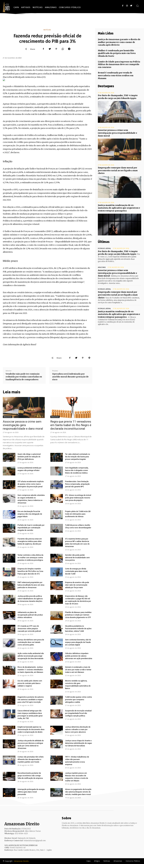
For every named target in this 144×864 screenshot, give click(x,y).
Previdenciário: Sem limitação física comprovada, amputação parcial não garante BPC (77, 484)
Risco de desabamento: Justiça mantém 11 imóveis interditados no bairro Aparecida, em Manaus (30, 669)
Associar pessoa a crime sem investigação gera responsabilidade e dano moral (23, 425)
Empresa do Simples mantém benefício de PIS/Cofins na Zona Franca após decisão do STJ (30, 571)
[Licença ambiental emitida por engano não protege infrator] (9, 471)
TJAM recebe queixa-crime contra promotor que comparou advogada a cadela (78, 699)
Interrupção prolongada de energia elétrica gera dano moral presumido (31, 791)
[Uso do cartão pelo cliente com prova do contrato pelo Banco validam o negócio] (9, 684)
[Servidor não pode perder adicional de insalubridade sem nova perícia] (56, 558)
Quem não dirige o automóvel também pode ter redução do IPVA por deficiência (29, 456)
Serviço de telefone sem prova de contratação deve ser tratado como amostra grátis (31, 642)
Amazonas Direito (21, 861)
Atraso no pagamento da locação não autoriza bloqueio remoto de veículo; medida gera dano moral (78, 791)
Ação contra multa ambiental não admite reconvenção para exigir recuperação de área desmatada (31, 656)
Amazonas (7, 417)
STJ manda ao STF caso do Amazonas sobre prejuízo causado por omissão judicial (29, 628)
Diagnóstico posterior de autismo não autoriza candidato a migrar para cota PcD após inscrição (31, 699)
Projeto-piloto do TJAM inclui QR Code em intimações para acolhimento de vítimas (78, 514)
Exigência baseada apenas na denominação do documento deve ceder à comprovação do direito (31, 729)
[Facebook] (122, 5)
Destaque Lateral (104, 248)
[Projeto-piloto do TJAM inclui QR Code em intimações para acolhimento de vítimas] (56, 514)
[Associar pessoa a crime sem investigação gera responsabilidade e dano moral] (24, 407)
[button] (137, 6)
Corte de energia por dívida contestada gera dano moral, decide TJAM (76, 571)
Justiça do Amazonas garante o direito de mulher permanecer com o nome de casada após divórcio (119, 42)
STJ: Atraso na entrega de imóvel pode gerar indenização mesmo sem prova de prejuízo (78, 497)
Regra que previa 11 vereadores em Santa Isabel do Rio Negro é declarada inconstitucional (70, 425)
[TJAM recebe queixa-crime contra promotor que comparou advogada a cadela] (56, 700)
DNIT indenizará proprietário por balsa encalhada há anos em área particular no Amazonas (31, 585)
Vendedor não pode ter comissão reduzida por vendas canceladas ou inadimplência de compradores (24, 377)
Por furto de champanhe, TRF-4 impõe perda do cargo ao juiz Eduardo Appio (118, 252)
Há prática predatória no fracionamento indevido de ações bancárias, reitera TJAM (78, 628)
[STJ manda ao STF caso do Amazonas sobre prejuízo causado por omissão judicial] (9, 629)
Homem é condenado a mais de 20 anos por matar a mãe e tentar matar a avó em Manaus (78, 669)
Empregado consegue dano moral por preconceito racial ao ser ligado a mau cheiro (118, 170)
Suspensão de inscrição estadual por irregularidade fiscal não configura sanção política (78, 713)
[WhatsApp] (63, 49)
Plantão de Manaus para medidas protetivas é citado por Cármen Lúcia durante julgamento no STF (78, 614)
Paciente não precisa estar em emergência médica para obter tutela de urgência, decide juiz (30, 541)
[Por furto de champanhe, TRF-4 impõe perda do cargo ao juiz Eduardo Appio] (119, 112)
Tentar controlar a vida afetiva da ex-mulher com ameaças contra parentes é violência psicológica (30, 557)
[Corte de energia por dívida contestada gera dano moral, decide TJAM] (56, 571)
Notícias (47, 30)
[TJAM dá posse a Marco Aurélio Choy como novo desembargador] (56, 528)
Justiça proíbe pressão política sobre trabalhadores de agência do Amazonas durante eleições (30, 598)
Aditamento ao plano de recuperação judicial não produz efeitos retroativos (30, 614)
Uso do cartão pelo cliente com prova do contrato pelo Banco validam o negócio (30, 683)
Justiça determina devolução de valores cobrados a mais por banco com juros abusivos (77, 729)
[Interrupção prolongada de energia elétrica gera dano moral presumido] (9, 792)
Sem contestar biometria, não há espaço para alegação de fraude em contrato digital (78, 642)
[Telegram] (69, 49)
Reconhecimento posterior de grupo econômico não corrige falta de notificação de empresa (30, 775)
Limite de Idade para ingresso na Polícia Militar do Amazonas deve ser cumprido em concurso (119, 64)
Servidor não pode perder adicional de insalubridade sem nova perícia (77, 557)
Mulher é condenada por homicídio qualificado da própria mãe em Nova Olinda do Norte (117, 53)
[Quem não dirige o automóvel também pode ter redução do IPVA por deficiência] (9, 457)
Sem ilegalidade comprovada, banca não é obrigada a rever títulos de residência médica (76, 470)
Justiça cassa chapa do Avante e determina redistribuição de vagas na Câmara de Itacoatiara (78, 743)
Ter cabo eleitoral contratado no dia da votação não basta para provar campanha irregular (77, 456)
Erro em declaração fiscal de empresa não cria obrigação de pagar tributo (30, 514)
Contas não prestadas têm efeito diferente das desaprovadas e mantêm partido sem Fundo (31, 759)
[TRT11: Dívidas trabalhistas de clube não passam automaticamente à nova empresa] (56, 760)
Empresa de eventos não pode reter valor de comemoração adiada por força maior (77, 585)
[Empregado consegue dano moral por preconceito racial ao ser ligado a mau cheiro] (119, 187)
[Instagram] (126, 5)
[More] (89, 358)
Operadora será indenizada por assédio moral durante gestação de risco (70, 377)
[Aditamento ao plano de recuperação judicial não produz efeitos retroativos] (9, 615)
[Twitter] (131, 5)
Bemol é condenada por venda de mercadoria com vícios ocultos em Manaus (115, 75)
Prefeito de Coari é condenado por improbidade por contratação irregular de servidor (31, 527)
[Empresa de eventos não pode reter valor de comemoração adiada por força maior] (56, 585)
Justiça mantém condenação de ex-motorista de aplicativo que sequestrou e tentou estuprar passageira (119, 208)
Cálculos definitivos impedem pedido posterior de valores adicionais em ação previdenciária (78, 656)
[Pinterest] (56, 49)
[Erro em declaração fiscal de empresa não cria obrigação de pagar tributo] (9, 514)
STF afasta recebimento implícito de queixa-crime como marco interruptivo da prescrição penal (31, 484)
